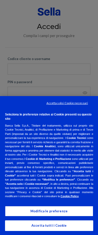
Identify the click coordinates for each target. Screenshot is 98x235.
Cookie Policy (70, 196)
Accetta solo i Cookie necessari (67, 103)
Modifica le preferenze (49, 211)
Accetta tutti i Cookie (49, 225)
